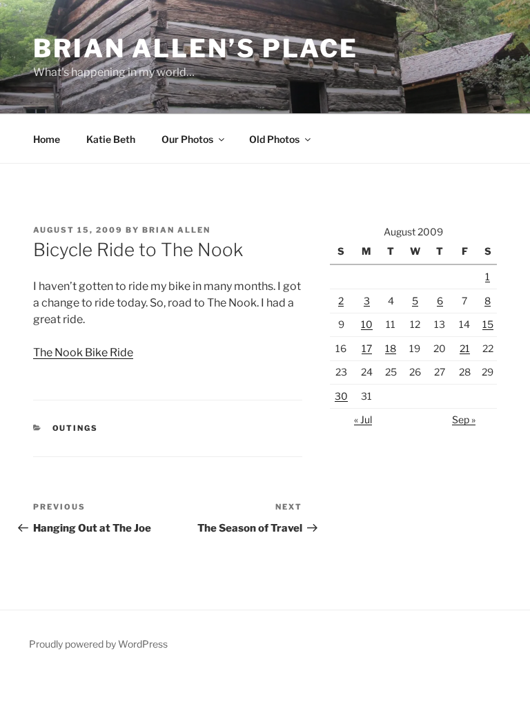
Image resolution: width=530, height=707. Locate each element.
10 (367, 324)
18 (390, 348)
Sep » (463, 419)
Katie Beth (110, 139)
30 (341, 396)
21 (465, 348)
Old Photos (274, 139)
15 (487, 324)
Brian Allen (176, 230)
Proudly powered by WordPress (98, 644)
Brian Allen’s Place (195, 48)
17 (367, 348)
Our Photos (187, 139)
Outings (75, 428)
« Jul (363, 419)
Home (46, 139)
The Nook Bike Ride (83, 352)
